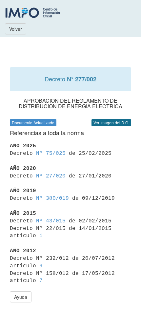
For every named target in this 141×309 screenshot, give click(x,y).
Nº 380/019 (52, 198)
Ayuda (20, 297)
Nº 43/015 (51, 221)
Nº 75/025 (51, 153)
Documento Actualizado (33, 122)
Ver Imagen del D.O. (111, 122)
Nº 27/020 (51, 176)
